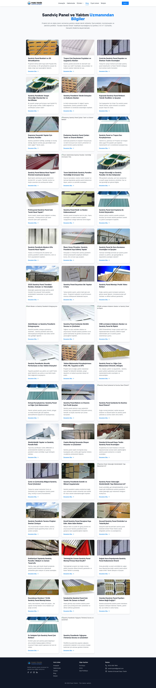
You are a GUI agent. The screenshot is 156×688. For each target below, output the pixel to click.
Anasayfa (61, 3)
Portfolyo (82, 665)
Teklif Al (125, 3)
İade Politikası (83, 671)
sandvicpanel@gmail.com (116, 668)
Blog (87, 3)
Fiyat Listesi (95, 3)
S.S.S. (81, 668)
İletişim (103, 3)
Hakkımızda (71, 3)
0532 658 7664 (113, 665)
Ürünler (79, 3)
